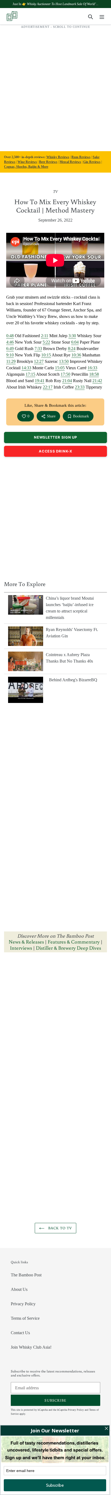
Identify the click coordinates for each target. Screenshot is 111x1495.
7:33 (38, 348)
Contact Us (20, 1332)
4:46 (10, 342)
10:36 (76, 355)
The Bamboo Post (26, 1275)
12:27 (39, 361)
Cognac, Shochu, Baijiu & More (26, 167)
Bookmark (81, 416)
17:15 (30, 374)
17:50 (65, 374)
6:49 (10, 348)
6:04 (75, 342)
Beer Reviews (48, 162)
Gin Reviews (91, 162)
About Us (19, 1289)
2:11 (44, 335)
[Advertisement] (55, 87)
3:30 (72, 335)
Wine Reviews (27, 162)
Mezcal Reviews (70, 162)
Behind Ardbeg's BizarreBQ (73, 680)
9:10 (10, 355)
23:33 (80, 387)
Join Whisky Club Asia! (31, 1347)
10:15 (46, 355)
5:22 (46, 342)
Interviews (21, 947)
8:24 (71, 348)
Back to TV (59, 1228)
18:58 (94, 374)
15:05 (60, 368)
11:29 (11, 361)
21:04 (67, 380)
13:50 (64, 361)
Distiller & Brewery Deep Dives (68, 947)
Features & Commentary (74, 941)
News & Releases (27, 941)
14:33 (26, 368)
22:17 (48, 387)
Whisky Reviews (57, 157)
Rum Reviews (81, 157)
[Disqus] (55, 1024)
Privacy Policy (23, 1304)
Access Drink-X (55, 451)
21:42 (97, 380)
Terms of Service (25, 1318)
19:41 (39, 380)
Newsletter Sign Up (55, 437)
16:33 (92, 368)
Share (51, 416)
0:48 (10, 335)
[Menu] (101, 16)
